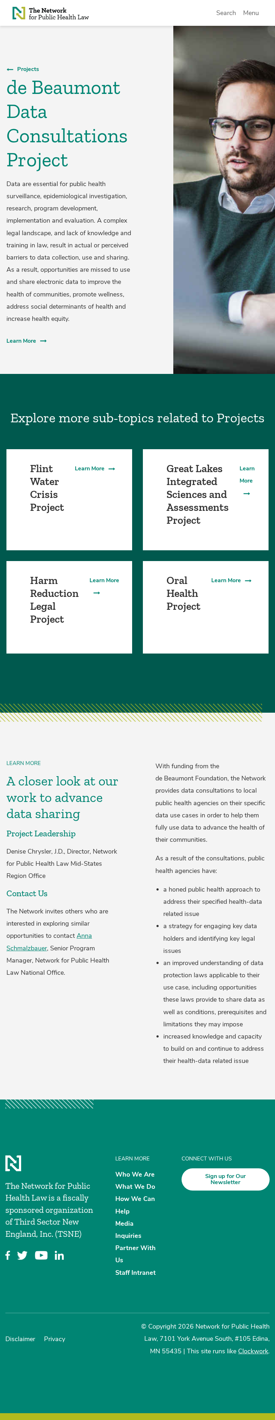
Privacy (54, 1339)
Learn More (21, 341)
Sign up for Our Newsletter (225, 1179)
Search (226, 13)
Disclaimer (20, 1339)
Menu (251, 13)
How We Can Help (135, 1205)
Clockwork (253, 1351)
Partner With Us (135, 1254)
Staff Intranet (135, 1272)
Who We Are (135, 1174)
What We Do (135, 1186)
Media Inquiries (128, 1229)
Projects (28, 69)
